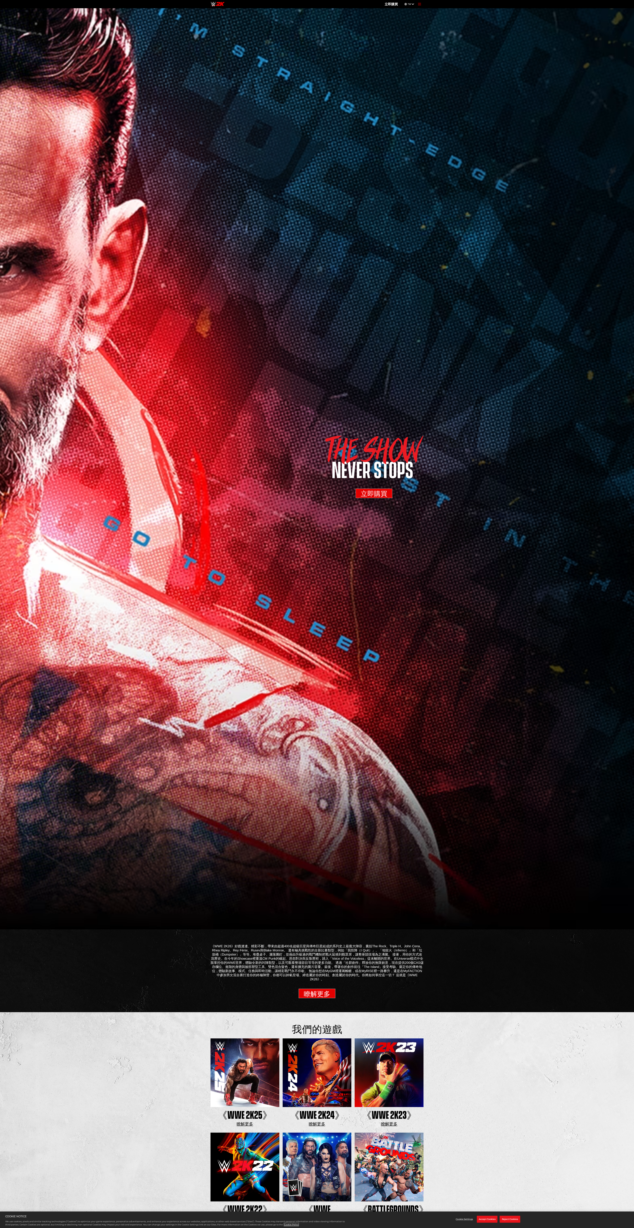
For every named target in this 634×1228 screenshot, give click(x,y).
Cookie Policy (291, 1224)
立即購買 (391, 4)
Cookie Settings (464, 1219)
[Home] (218, 4)
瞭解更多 (317, 994)
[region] (317, 1219)
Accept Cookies (487, 1219)
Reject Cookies (510, 1219)
